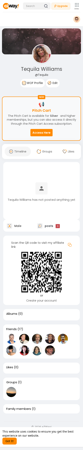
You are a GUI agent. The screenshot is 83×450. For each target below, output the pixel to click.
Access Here (41, 133)
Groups (11, 382)
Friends (11, 329)
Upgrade (62, 6)
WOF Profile (34, 83)
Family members (18, 408)
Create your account (41, 301)
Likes (9, 367)
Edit (55, 83)
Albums (11, 313)
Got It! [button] (9, 441)
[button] (37, 6)
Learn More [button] (47, 435)
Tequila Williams (41, 69)
